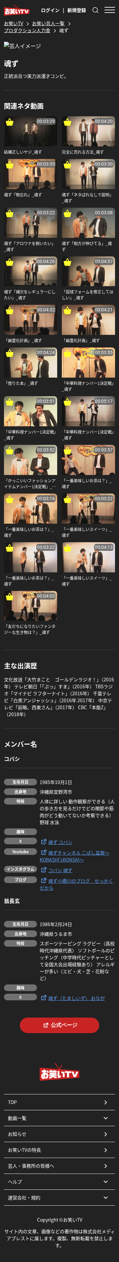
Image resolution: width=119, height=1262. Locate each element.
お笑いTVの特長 (24, 1149)
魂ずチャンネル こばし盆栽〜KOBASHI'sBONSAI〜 (74, 856)
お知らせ (17, 1134)
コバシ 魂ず (60, 870)
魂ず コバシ (60, 842)
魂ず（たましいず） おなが (76, 998)
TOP (12, 1102)
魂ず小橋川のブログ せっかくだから (76, 884)
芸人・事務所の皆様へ (31, 1165)
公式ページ (64, 1025)
